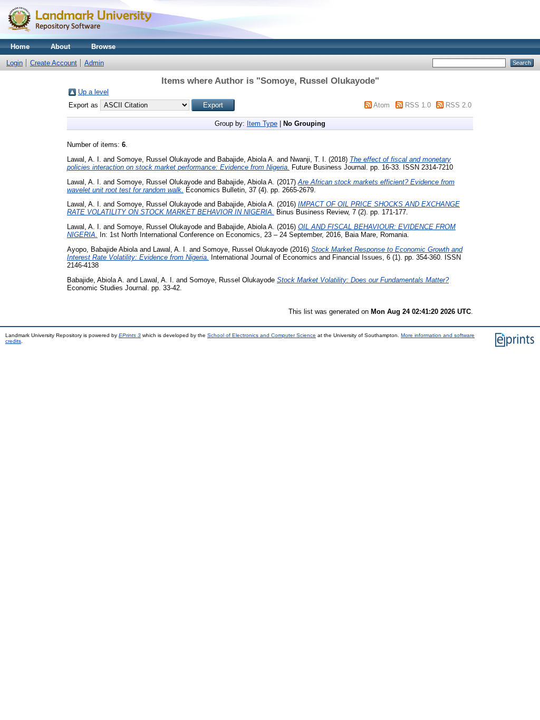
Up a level (93, 92)
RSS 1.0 (418, 105)
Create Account (53, 63)
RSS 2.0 (458, 105)
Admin (94, 63)
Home (20, 47)
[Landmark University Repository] (84, 37)
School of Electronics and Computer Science (261, 335)
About (60, 47)
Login (14, 63)
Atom (381, 105)
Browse (103, 47)
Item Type (262, 123)
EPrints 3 (130, 335)
